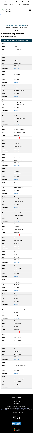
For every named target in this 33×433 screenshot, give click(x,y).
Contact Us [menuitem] (16, 401)
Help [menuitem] (16, 399)
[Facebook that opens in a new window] (15, 30)
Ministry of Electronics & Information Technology (12, 409)
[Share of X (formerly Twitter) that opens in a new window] (18, 30)
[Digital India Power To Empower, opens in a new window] (16, 430)
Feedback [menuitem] (16, 403)
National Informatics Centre (22, 408)
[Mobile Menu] (30, 9)
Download (16, 55)
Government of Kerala (24, 4)
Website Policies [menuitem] (16, 397)
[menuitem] (4, 1)
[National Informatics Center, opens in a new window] (16, 424)
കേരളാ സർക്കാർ (8, 4)
